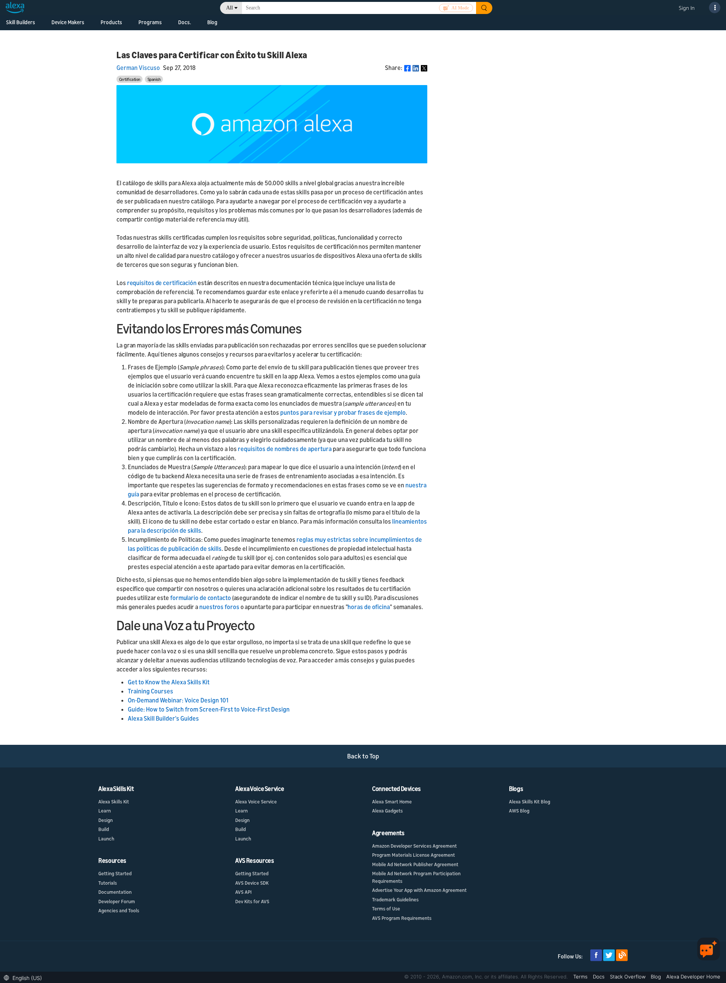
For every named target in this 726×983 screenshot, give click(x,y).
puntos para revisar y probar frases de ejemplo (343, 412)
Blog (212, 22)
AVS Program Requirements (401, 918)
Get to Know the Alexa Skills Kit (168, 682)
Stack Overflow (628, 977)
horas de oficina (368, 607)
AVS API (243, 892)
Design (105, 820)
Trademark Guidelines (395, 899)
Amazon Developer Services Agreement (414, 846)
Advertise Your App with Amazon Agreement (419, 890)
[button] (25, 977)
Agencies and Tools (118, 910)
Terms (581, 977)
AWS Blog (519, 811)
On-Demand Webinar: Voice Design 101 (178, 700)
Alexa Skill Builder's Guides (163, 718)
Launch (106, 839)
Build (103, 829)
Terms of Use (386, 908)
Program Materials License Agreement (413, 855)
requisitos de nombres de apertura (285, 449)
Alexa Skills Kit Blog (529, 801)
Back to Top (363, 756)
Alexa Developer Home (693, 977)
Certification (129, 79)
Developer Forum (116, 901)
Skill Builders (20, 22)
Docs (599, 977)
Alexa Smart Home (392, 801)
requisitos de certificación (162, 283)
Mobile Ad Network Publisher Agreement (415, 864)
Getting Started (115, 873)
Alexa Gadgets (387, 811)
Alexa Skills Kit (113, 801)
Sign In (687, 8)
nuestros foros (219, 607)
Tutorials (107, 883)
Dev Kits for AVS (252, 901)
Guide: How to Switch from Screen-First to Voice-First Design (209, 709)
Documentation (115, 892)
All (229, 8)
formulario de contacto (200, 598)
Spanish (154, 79)
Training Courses (150, 691)
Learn (104, 811)
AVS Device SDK (251, 883)
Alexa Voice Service (256, 801)
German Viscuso (138, 67)
